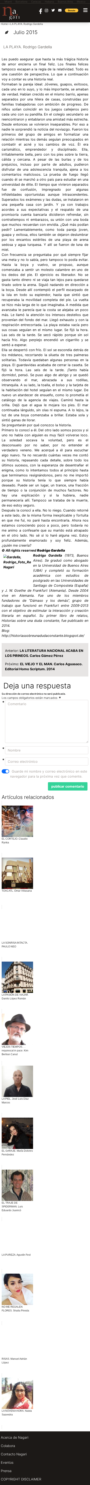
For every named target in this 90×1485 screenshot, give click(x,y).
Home (4, 23)
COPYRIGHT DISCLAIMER (21, 1479)
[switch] (5, 771)
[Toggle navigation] (85, 10)
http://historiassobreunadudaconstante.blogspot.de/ (43, 635)
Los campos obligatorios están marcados (30, 697)
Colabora (8, 1446)
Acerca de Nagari (14, 1437)
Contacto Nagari (14, 1454)
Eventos (7, 1462)
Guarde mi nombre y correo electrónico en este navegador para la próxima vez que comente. (48, 773)
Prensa (6, 1471)
